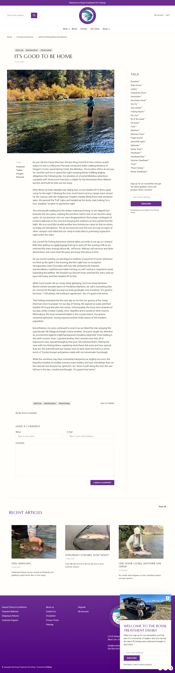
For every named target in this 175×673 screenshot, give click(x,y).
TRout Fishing (46, 50)
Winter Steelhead (139, 171)
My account (159, 15)
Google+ (20, 174)
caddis (134, 89)
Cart (168, 15)
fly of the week (138, 119)
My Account (83, 611)
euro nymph (137, 108)
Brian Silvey (137, 85)
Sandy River (137, 149)
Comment (20, 443)
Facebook (20, 167)
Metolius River (32, 50)
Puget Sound (137, 138)
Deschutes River (139, 100)
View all (162, 506)
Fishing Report (138, 111)
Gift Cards (94, 29)
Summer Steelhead (140, 160)
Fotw (134, 126)
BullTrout (19, 50)
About (74, 29)
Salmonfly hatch (138, 141)
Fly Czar (135, 115)
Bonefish (135, 81)
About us (50, 607)
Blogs (105, 29)
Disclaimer (51, 616)
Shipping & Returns (10, 616)
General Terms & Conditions (14, 607)
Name (18, 432)
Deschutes (136, 96)
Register (82, 607)
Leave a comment (102, 482)
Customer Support (10, 620)
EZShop (49, 667)
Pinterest (20, 177)
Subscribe (146, 203)
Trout (134, 164)
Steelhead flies (138, 156)
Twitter (19, 170)
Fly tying (135, 123)
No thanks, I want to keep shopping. (138, 665)
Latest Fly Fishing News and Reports (52, 37)
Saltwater (136, 145)
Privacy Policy (52, 620)
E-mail (70, 432)
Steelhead (136, 153)
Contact (83, 29)
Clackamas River (139, 93)
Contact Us (51, 611)
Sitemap (49, 624)
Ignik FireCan (60, 245)
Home (9, 37)
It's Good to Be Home (25, 37)
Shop (65, 29)
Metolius (135, 130)
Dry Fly (134, 104)
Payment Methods (10, 611)
